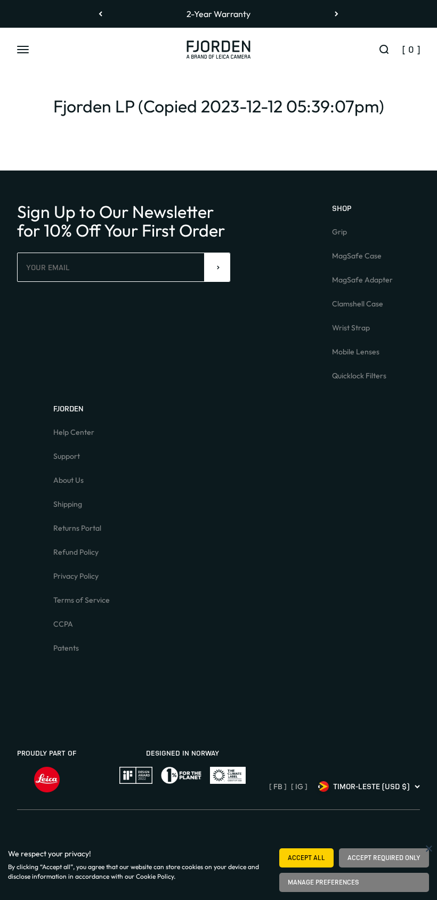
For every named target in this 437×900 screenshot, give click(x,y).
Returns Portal (77, 528)
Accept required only (383, 858)
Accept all (306, 858)
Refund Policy (76, 552)
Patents (66, 648)
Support (66, 456)
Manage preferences (323, 882)
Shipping (67, 504)
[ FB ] (278, 786)
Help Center (73, 432)
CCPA (63, 624)
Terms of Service (81, 600)
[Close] (429, 848)
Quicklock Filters (359, 375)
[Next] (336, 13)
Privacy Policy (76, 576)
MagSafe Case (357, 256)
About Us (68, 480)
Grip (339, 232)
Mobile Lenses (355, 351)
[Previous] (100, 13)
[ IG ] (299, 786)
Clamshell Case (357, 304)
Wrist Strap (351, 328)
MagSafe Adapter (362, 280)
